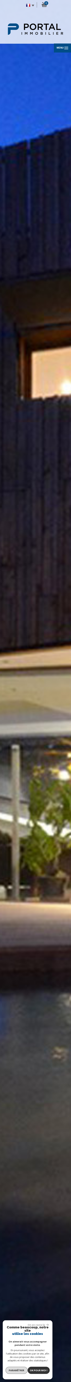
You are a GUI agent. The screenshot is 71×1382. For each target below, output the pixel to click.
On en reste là (36, 1324)
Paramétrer (16, 1370)
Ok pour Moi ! (38, 1370)
